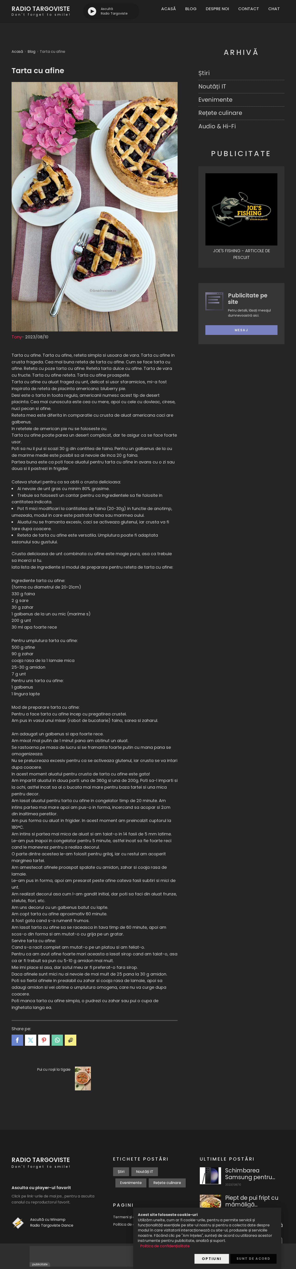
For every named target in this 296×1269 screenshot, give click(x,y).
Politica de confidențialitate (165, 1246)
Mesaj (241, 330)
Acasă (168, 9)
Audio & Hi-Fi (217, 126)
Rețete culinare (220, 113)
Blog (191, 9)
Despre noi (217, 9)
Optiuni (212, 1258)
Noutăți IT (212, 86)
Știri (204, 73)
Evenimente (215, 100)
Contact (248, 9)
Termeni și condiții (129, 1217)
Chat (274, 9)
